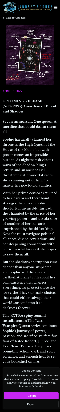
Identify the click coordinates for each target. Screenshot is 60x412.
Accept (31, 395)
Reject (31, 404)
